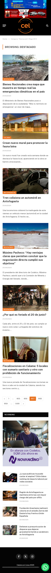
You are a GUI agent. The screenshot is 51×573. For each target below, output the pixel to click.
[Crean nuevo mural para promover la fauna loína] (25, 126)
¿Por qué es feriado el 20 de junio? (24, 314)
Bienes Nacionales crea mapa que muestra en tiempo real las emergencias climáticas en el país (24, 88)
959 (6, 404)
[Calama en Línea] (25, 25)
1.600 (17, 404)
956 (25, 399)
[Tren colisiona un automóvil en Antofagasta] (25, 181)
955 (18, 399)
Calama (7, 137)
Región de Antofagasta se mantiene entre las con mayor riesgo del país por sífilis (32, 495)
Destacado (8, 79)
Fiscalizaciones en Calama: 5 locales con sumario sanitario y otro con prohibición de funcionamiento (25, 369)
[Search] (47, 26)
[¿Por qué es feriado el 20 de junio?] (25, 298)
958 (40, 399)
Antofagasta (9, 192)
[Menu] (4, 26)
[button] (45, 567)
